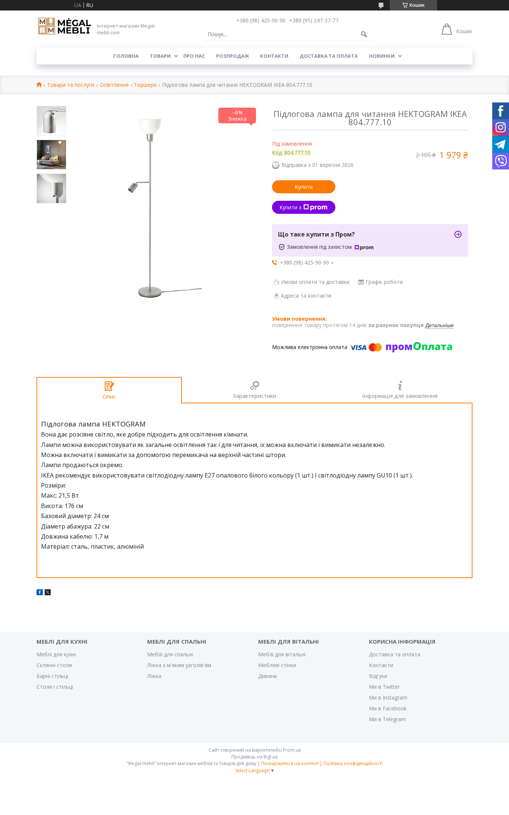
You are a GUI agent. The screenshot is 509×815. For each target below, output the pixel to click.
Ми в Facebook (388, 708)
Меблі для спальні (170, 654)
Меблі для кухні (56, 654)
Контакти (274, 56)
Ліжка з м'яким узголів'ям (179, 665)
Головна (126, 56)
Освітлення (114, 85)
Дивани (267, 675)
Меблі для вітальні (282, 654)
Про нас (194, 56)
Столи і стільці (55, 686)
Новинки (382, 56)
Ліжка (154, 675)
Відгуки (378, 675)
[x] (48, 593)
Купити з (290, 207)
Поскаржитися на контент (290, 763)
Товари (160, 56)
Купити (304, 186)
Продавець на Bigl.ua (254, 757)
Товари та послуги (70, 85)
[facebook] (40, 593)
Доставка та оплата (329, 56)
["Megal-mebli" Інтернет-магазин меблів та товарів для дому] (64, 26)
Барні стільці (52, 675)
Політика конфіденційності (353, 763)
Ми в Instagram (388, 697)
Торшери (145, 85)
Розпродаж (232, 56)
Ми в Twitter (384, 686)
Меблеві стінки (277, 665)
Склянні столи (54, 665)
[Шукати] (364, 34)
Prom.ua (292, 750)
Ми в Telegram (387, 719)
